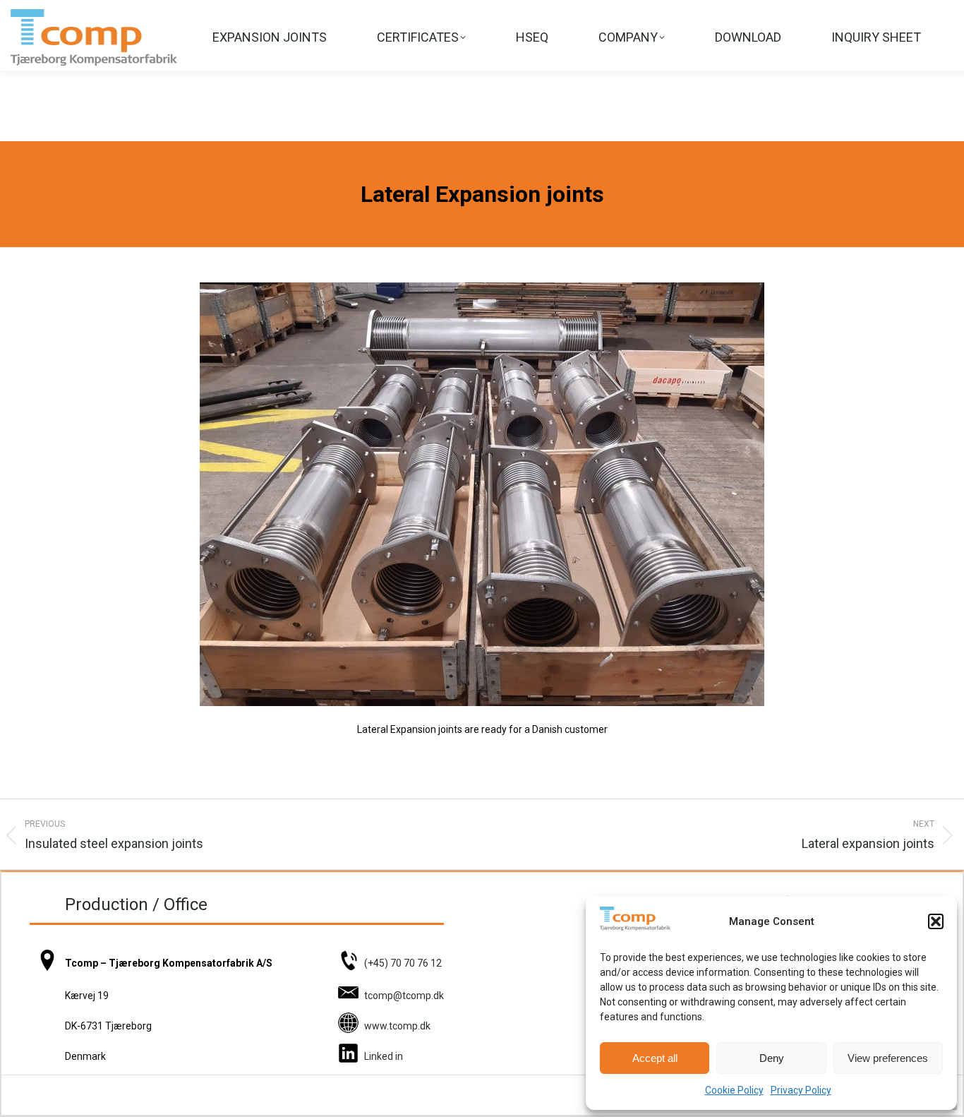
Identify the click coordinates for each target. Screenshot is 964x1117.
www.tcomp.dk (397, 1026)
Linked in (383, 1056)
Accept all (654, 1058)
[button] (936, 921)
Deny (771, 1058)
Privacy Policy (801, 1090)
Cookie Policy (734, 1090)
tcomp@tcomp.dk (404, 995)
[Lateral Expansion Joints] (482, 494)
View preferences (888, 1058)
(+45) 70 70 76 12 (403, 963)
